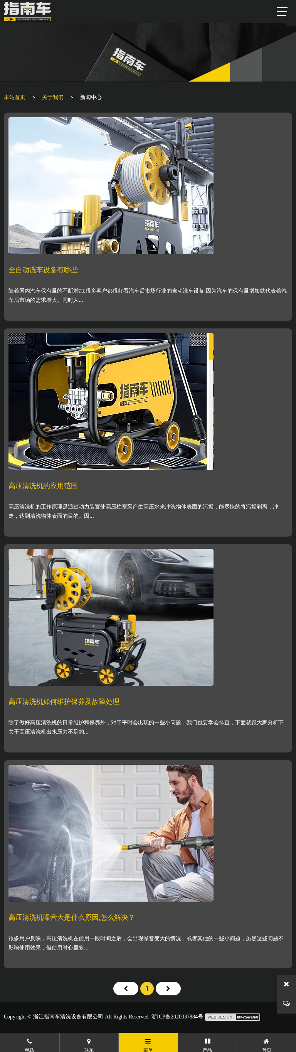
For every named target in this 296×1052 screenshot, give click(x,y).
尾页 (168, 988)
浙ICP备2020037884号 (177, 1017)
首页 (125, 988)
